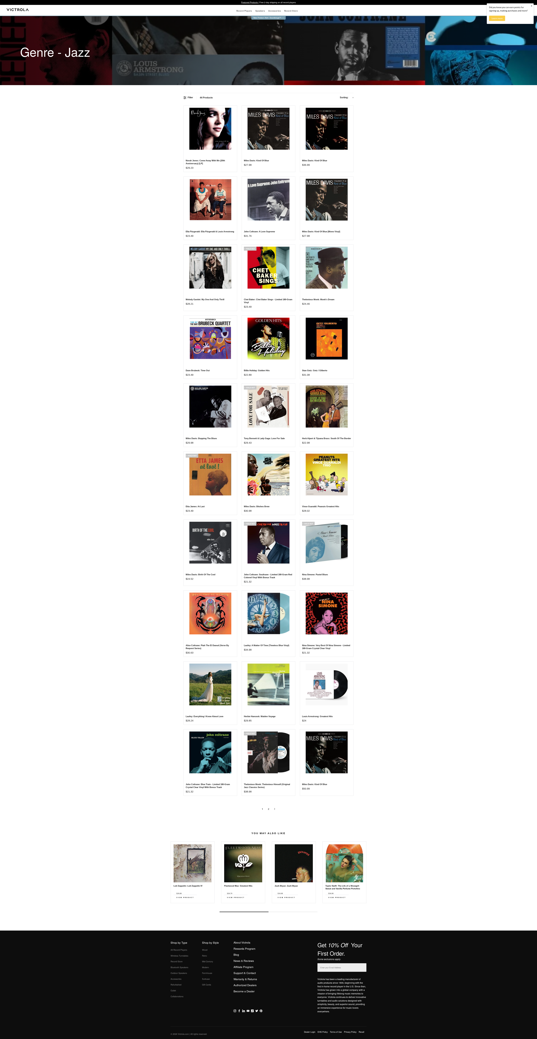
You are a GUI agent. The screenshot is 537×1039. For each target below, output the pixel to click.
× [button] (531, 6)
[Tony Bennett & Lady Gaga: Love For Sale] (268, 406)
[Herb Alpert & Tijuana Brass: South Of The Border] (327, 406)
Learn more (497, 18)
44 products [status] (206, 97)
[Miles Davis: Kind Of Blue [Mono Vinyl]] (327, 200)
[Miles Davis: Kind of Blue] (268, 129)
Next (268, 905)
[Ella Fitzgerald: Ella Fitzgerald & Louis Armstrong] (210, 200)
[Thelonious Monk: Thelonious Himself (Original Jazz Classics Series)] (268, 752)
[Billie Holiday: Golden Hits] (268, 338)
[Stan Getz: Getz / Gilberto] (327, 338)
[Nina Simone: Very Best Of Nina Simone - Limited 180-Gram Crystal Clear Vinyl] (327, 613)
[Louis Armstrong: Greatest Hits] (327, 684)
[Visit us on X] (256, 1011)
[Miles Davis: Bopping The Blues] (210, 406)
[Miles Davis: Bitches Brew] (268, 474)
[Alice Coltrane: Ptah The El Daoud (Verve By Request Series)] (210, 613)
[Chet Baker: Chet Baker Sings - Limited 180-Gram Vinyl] (268, 267)
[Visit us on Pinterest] (261, 1011)
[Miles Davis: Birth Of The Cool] (210, 543)
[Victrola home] (17, 10)
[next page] (274, 809)
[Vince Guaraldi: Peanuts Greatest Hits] (327, 474)
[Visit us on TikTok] (252, 1011)
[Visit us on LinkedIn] (243, 1011)
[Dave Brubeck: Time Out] (210, 338)
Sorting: (344, 97)
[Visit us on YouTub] (248, 1011)
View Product (185, 897)
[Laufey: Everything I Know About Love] (210, 684)
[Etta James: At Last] (210, 474)
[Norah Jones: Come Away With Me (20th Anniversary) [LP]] (210, 129)
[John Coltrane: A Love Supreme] (268, 200)
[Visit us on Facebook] (239, 1011)
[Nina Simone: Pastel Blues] (327, 543)
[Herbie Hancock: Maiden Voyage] (268, 684)
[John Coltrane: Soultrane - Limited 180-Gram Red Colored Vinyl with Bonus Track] (268, 543)
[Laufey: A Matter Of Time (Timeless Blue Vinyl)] (268, 613)
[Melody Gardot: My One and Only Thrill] (210, 267)
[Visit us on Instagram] (235, 1011)
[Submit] (363, 967)
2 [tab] (292, 912)
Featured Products (249, 2)
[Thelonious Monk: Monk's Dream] (327, 267)
